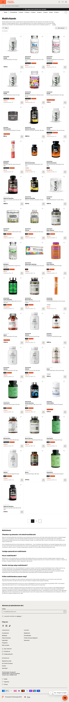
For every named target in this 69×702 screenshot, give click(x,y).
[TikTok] (10, 626)
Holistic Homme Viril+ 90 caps (32, 370)
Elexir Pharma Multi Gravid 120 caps (34, 440)
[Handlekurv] (66, 2)
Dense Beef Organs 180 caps (32, 474)
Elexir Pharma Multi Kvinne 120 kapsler (32, 301)
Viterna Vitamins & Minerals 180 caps (34, 231)
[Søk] (3, 6)
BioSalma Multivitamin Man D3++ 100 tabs (34, 60)
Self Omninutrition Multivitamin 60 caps (55, 165)
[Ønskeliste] (63, 2)
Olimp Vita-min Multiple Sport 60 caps (34, 265)
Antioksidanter (13, 12)
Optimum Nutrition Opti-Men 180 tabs (34, 130)
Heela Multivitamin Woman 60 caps (55, 370)
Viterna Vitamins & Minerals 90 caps (12, 231)
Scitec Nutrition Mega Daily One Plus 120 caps (12, 301)
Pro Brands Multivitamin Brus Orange (56, 301)
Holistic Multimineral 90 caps (32, 336)
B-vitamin (27, 12)
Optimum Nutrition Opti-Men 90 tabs (34, 199)
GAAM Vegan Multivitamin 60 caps (55, 95)
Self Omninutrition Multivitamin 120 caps (34, 165)
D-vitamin (39, 12)
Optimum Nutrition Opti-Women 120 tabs (12, 200)
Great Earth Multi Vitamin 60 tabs (11, 404)
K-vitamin (56, 12)
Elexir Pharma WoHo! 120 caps (54, 265)
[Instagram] (6, 626)
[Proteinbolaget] (11, 2)
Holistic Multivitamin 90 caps (10, 370)
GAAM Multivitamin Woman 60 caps (55, 130)
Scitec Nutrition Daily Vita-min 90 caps (33, 405)
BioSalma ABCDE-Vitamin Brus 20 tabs (11, 165)
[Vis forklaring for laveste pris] (34, 67)
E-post (4, 608)
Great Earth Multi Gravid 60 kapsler (55, 474)
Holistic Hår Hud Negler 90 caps (11, 474)
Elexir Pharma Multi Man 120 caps (55, 231)
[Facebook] (3, 626)
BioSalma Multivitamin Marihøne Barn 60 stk (34, 95)
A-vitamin (21, 12)
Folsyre (51, 12)
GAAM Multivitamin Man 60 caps (11, 95)
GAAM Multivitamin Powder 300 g (55, 199)
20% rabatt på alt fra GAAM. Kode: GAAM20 (35, 9)
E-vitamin (45, 12)
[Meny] (3, 2)
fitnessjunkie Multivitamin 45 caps (11, 130)
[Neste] (66, 12)
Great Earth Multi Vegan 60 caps (54, 440)
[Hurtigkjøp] (22, 67)
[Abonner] (64, 611)
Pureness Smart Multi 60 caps (54, 336)
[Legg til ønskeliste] (20, 36)
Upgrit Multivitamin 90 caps (10, 336)
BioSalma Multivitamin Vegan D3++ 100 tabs (12, 266)
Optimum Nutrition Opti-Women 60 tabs (12, 508)
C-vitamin (33, 12)
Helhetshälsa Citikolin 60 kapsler (55, 404)
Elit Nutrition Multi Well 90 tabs (11, 440)
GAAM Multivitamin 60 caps (10, 59)
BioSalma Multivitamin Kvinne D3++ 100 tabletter (55, 60)
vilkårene (19, 616)
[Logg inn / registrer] (59, 2)
